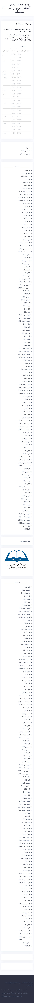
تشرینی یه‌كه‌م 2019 (24, 393)
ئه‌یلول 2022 (26, 291)
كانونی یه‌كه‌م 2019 (24, 387)
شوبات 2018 (26, 454)
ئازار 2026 (27, 185)
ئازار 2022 (27, 309)
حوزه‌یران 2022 (25, 300)
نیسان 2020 (26, 375)
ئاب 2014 (27, 529)
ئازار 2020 (27, 378)
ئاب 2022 (27, 294)
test (8, 993)
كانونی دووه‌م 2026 (24, 191)
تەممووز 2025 (26, 209)
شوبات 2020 (26, 381)
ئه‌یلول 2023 (26, 255)
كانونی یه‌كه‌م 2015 (24, 487)
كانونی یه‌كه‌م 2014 (24, 517)
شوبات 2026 (26, 188)
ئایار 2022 (27, 303)
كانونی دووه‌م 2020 (24, 384)
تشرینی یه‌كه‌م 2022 (24, 288)
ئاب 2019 (27, 399)
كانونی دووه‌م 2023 (24, 279)
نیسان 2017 (26, 481)
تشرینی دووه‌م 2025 (24, 197)
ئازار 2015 (27, 508)
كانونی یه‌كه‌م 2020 (24, 351)
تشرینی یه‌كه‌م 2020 (24, 357)
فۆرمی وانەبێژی (17, 996)
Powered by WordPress (12, 983)
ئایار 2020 (27, 372)
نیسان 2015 (26, 505)
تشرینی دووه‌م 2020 (24, 354)
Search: (22, 46)
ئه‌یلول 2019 (26, 396)
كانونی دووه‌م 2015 (24, 514)
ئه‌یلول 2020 (26, 360)
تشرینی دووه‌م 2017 (24, 463)
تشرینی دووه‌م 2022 (24, 285)
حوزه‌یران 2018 (25, 442)
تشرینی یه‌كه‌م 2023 (24, 252)
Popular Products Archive (19, 993)
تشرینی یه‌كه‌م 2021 (24, 321)
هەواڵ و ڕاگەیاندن (25, 151)
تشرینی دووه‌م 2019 (24, 390)
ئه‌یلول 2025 (26, 203)
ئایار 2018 (27, 445)
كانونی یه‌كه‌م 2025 (24, 194)
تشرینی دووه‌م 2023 (24, 249)
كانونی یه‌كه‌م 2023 (24, 246)
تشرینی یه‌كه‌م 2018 (24, 429)
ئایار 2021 (27, 336)
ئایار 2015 (27, 502)
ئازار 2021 (27, 342)
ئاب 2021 (27, 327)
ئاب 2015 (27, 493)
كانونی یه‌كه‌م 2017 (24, 460)
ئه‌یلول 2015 (26, 490)
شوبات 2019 (26, 417)
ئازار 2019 (27, 414)
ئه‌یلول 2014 (26, 526)
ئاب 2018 (27, 436)
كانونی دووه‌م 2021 (24, 348)
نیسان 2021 (26, 339)
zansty (4, 993)
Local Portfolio (6, 990)
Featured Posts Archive (20, 990)
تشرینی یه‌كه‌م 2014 (24, 523)
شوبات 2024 (26, 240)
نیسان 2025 (26, 218)
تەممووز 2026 (26, 173)
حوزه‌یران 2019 (25, 405)
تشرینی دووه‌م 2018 (24, 427)
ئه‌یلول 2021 (26, 324)
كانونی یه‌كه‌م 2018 (24, 423)
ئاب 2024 (27, 221)
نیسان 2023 (26, 270)
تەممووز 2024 (26, 225)
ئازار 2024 (27, 237)
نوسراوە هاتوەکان (25, 154)
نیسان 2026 (26, 182)
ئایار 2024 (27, 231)
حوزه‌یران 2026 (25, 176)
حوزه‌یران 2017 (25, 475)
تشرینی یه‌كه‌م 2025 (24, 200)
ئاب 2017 (27, 469)
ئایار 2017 (27, 478)
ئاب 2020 (27, 363)
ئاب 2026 (27, 170)
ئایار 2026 (27, 179)
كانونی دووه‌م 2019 (24, 420)
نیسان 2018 (26, 448)
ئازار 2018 (27, 451)
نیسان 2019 (26, 411)
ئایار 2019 (27, 408)
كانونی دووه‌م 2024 (24, 243)
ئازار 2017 (27, 484)
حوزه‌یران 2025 (25, 212)
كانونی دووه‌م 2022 (24, 315)
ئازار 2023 (27, 273)
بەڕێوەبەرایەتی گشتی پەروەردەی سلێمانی (19, 8)
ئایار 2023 (27, 267)
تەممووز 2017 (26, 472)
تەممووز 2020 (26, 366)
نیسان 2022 (26, 306)
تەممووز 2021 (26, 330)
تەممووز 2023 (26, 261)
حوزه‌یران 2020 (25, 369)
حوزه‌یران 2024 (25, 228)
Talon (29, 983)
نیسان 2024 (26, 234)
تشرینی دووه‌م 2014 (24, 520)
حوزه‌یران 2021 (25, 333)
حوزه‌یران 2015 (25, 499)
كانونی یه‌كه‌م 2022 (24, 282)
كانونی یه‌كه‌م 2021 (24, 318)
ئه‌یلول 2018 (26, 433)
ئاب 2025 (27, 206)
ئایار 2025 (27, 215)
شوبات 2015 (26, 511)
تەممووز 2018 (26, 439)
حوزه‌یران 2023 (25, 264)
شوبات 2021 (26, 345)
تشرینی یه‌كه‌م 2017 (24, 466)
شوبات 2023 (26, 276)
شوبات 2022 (26, 312)
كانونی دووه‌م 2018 (24, 457)
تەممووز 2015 (26, 496)
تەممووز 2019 (26, 402)
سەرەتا (28, 148)
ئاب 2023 (27, 258)
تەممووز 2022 (26, 297)
